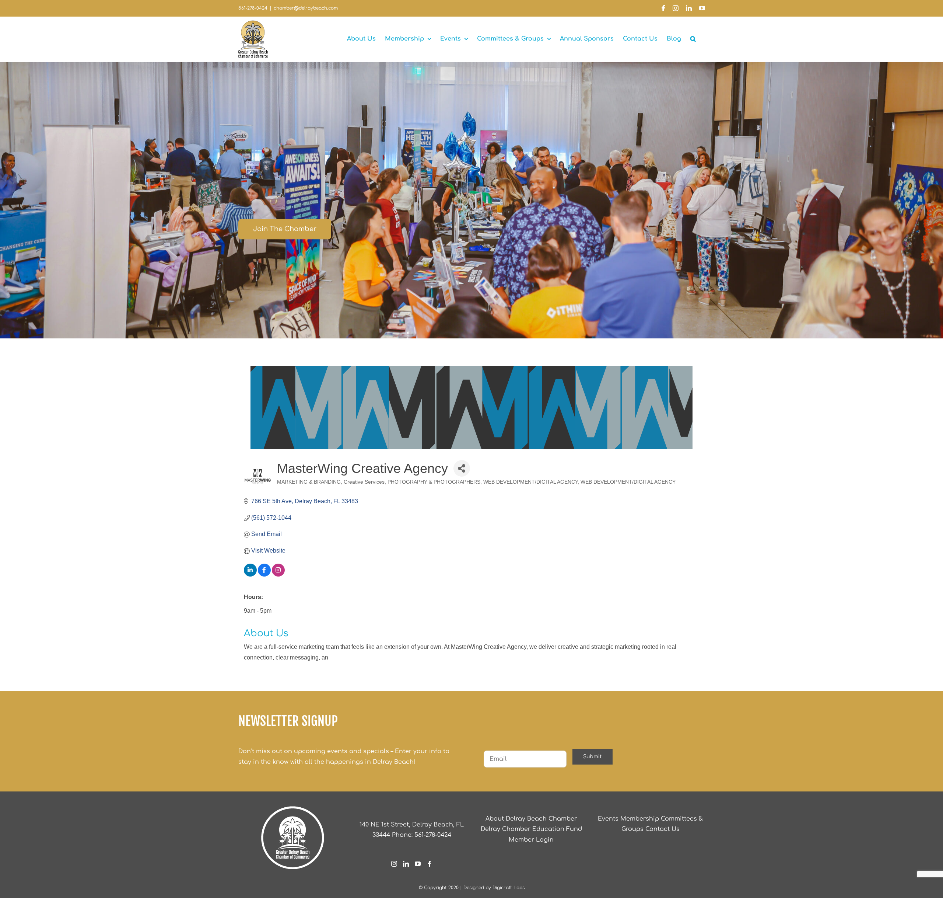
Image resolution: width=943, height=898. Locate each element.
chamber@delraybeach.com (306, 8)
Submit (592, 756)
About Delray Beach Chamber (531, 818)
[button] (693, 39)
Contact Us (662, 829)
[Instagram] (394, 864)
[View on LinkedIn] (250, 574)
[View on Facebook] (264, 574)
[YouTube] (418, 864)
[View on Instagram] (278, 574)
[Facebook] (429, 864)
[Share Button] (461, 468)
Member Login (531, 839)
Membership (639, 818)
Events (608, 818)
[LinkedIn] (406, 864)
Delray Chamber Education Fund (531, 829)
